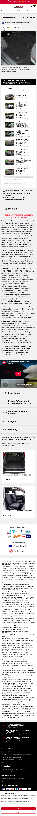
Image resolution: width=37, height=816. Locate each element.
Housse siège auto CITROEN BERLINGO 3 (17, 511)
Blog (2, 781)
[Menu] (7, 6)
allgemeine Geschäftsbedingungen (12, 757)
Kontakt (4, 762)
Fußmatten (6, 593)
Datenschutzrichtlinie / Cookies (11, 759)
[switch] (6, 11)
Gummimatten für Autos (9, 772)
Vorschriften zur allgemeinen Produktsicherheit (16, 754)
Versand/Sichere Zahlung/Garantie (12, 778)
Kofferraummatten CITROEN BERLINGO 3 (18, 475)
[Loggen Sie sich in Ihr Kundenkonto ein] (31, 6)
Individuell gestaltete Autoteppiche (13, 769)
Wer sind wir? (5, 752)
